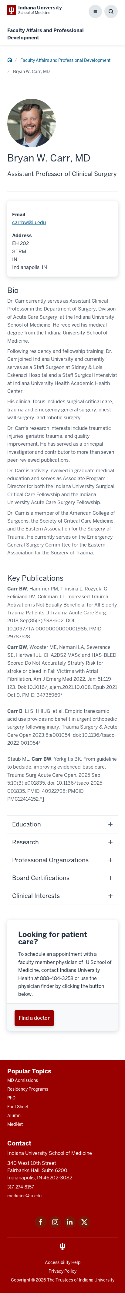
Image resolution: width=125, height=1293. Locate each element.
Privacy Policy (62, 1271)
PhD (11, 1098)
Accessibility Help (62, 1262)
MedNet (15, 1124)
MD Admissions (22, 1080)
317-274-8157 (20, 1187)
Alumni (14, 1115)
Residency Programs (27, 1089)
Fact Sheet (18, 1106)
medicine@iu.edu (24, 1195)
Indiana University (96, 1280)
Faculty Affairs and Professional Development (65, 60)
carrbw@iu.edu (29, 222)
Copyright (20, 1280)
